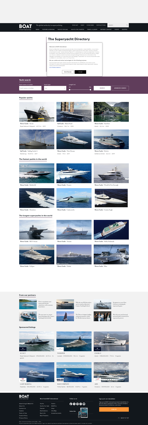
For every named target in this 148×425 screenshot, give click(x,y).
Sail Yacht (60, 124)
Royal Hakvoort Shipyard (27, 126)
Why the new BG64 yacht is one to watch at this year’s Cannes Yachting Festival (83, 304)
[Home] (26, 27)
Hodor (106, 151)
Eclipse (32, 266)
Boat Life (42, 413)
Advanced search (120, 88)
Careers (21, 411)
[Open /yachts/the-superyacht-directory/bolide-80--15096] (36, 173)
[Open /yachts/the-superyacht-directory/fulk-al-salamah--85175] (111, 230)
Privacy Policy (23, 418)
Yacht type (47, 84)
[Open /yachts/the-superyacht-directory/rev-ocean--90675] (36, 230)
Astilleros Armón (100, 154)
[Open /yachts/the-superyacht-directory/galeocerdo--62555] (74, 198)
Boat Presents (44, 415)
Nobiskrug (23, 154)
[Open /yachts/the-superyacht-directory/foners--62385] (74, 173)
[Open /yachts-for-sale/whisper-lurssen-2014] (74, 341)
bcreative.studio (56, 413)
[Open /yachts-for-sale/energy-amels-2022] (111, 341)
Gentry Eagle (108, 210)
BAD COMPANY (63, 384)
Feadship (23, 387)
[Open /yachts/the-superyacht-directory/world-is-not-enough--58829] (111, 173)
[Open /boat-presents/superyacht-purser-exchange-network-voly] (102, 316)
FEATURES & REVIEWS (48, 29)
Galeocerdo (71, 210)
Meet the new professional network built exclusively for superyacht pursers (121, 316)
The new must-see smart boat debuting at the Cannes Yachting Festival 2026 (46, 316)
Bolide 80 (33, 185)
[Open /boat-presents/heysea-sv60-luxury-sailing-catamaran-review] (65, 316)
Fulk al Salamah (109, 241)
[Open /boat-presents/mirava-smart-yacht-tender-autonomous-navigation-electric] (28, 316)
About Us (22, 406)
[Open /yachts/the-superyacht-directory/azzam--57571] (74, 230)
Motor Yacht (24, 124)
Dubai (69, 266)
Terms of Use (23, 413)
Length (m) (72, 84)
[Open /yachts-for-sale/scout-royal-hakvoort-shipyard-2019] (36, 341)
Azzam (69, 241)
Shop (52, 408)
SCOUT (23, 353)
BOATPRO (124, 29)
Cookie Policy (23, 415)
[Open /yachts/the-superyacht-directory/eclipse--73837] (36, 254)
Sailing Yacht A (32, 151)
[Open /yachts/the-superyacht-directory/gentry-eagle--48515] (111, 198)
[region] (74, 60)
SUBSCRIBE (90, 25)
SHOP (82, 25)
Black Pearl (68, 124)
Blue (105, 266)
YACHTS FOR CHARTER (77, 29)
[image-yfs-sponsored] (22, 351)
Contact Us (22, 408)
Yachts (42, 403)
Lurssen (59, 356)
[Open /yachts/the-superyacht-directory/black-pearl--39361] (74, 112)
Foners (69, 185)
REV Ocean (33, 241)
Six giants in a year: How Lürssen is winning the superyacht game (119, 304)
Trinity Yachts (61, 387)
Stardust (107, 124)
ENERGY (98, 353)
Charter (42, 408)
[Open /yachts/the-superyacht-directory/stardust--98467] (111, 112)
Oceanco (60, 126)
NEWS (37, 29)
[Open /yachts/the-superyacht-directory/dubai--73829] (74, 254)
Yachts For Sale (44, 406)
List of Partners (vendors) (55, 67)
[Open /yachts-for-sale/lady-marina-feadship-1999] (36, 372)
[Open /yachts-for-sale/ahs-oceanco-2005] (111, 372)
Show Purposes (67, 71)
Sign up (114, 409)
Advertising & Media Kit (26, 403)
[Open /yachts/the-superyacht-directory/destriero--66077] (36, 198)
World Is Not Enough (111, 185)
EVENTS (117, 29)
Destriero (33, 210)
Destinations (44, 411)
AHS (96, 384)
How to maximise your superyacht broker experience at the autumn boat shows (45, 304)
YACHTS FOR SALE (63, 29)
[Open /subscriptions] (81, 413)
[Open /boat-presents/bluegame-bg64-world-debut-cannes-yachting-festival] (65, 304)
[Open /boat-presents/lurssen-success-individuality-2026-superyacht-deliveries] (102, 304)
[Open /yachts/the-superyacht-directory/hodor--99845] (111, 139)
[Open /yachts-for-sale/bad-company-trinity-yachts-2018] (74, 372)
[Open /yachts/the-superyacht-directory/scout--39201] (36, 112)
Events (53, 403)
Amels (96, 126)
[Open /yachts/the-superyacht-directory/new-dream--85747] (74, 139)
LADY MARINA (25, 384)
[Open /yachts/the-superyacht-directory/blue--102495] (111, 254)
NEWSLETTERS (101, 25)
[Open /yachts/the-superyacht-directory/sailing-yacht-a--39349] (36, 139)
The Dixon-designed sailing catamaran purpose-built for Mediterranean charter (83, 316)
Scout (31, 124)
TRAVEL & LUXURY (92, 29)
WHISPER (61, 353)
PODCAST (75, 25)
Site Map (54, 411)
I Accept (80, 71)
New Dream (71, 151)
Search (102, 88)
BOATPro (54, 406)
